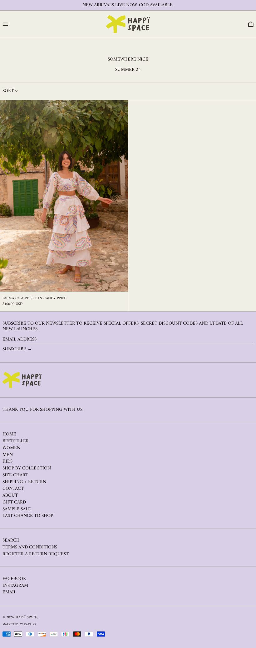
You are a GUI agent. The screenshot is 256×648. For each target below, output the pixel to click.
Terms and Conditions (29, 547)
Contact (13, 488)
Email (9, 592)
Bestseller (15, 441)
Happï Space (26, 617)
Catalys (30, 624)
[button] (251, 24)
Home (9, 434)
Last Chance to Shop (27, 516)
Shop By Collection (26, 468)
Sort (8, 91)
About (10, 495)
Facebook (14, 579)
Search (11, 540)
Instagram (15, 586)
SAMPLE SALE (16, 509)
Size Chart (15, 475)
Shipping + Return (24, 482)
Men (7, 455)
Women (11, 448)
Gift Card (14, 502)
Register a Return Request (35, 554)
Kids (7, 461)
